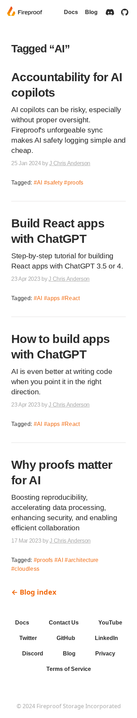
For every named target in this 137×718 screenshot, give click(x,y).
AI (40, 183)
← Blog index (34, 592)
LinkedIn (106, 638)
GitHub (66, 638)
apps (53, 298)
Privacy (105, 653)
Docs (71, 12)
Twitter (28, 638)
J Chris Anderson (69, 163)
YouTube (110, 623)
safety (55, 183)
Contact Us (64, 623)
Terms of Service (68, 669)
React (72, 298)
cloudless (26, 569)
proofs (75, 183)
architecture (83, 560)
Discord (32, 653)
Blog (91, 12)
